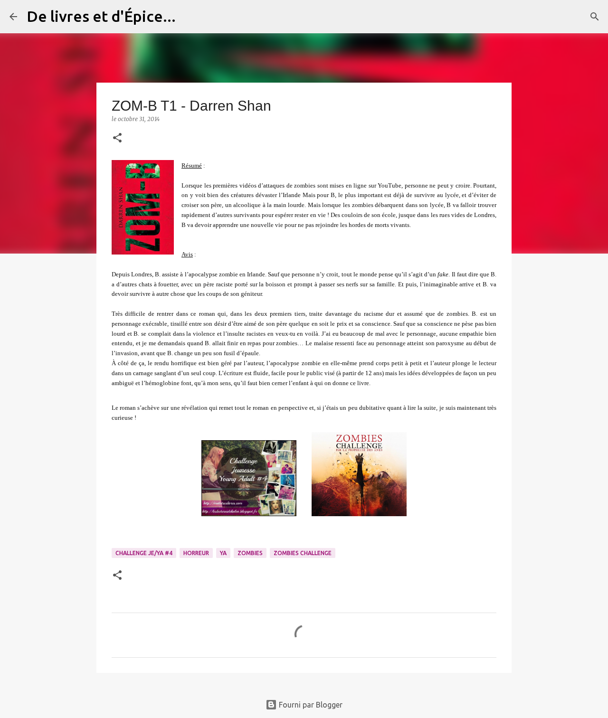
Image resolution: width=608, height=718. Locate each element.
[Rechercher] (189, 16)
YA (223, 553)
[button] (117, 138)
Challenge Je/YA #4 (143, 553)
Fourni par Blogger (309, 704)
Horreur (196, 553)
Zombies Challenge (303, 553)
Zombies (250, 553)
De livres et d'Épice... (101, 16)
